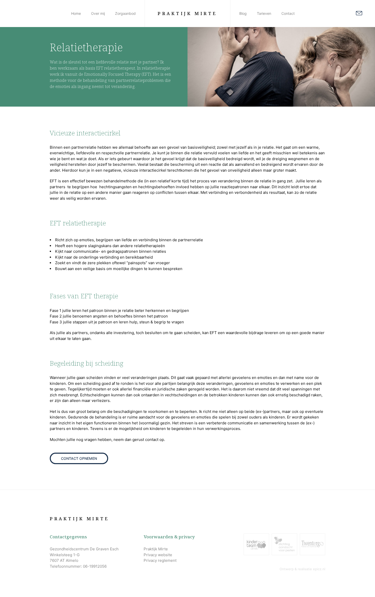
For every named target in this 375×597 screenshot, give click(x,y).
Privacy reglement (160, 560)
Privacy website (158, 554)
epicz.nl (319, 569)
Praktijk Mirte (187, 13)
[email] (359, 14)
